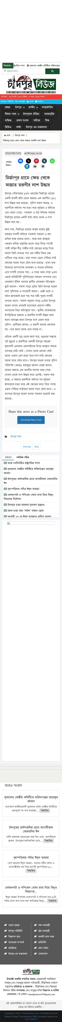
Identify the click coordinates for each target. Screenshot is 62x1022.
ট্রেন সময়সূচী (44, 931)
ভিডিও (40, 101)
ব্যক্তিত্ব (8, 120)
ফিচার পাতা (10, 114)
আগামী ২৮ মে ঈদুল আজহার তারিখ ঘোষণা (29, 517)
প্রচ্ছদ (7, 107)
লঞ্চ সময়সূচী (20, 101)
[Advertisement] (31, 31)
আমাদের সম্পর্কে (16, 942)
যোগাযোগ (43, 954)
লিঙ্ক (47, 120)
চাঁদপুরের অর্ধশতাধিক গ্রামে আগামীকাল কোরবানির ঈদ (31, 829)
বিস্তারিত (44, 810)
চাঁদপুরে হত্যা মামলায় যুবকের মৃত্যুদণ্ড (26, 505)
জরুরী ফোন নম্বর (46, 937)
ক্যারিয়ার (12, 948)
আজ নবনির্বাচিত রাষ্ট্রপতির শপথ (23, 463)
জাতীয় (32, 107)
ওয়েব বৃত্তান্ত (13, 925)
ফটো (32, 101)
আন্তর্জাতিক (47, 107)
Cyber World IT (31, 1019)
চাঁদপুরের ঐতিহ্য (31, 114)
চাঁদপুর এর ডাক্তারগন (36, 127)
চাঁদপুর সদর (19, 135)
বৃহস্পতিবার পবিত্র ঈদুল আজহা (23, 489)
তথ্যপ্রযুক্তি (49, 114)
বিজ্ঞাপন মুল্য (14, 937)
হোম (8, 135)
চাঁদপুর (18, 107)
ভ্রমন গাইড (43, 948)
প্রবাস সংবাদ (22, 120)
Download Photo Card (31, 420)
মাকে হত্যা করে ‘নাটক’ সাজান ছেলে (25, 511)
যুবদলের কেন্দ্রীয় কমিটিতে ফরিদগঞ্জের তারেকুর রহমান (31, 799)
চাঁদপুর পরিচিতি (7, 101)
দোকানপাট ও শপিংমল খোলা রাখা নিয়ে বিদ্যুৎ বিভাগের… (31, 890)
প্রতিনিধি (42, 942)
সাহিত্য (37, 120)
